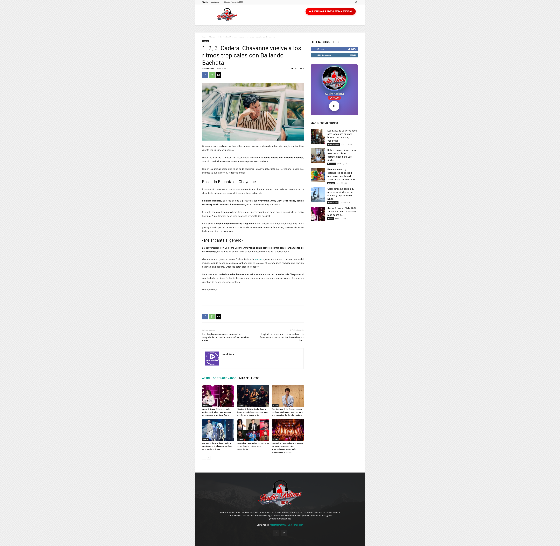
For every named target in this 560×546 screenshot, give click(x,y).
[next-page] (208, 458)
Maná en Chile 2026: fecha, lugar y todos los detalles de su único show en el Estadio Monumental (252, 412)
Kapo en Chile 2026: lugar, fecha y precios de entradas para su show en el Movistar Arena (217, 446)
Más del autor (249, 378)
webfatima (209, 68)
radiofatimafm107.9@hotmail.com (286, 524)
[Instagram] (356, 2)
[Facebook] (351, 2)
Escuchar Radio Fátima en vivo (332, 11)
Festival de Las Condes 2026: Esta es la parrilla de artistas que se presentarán (253, 446)
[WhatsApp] (212, 75)
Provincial (331, 164)
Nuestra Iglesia (333, 144)
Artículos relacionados (219, 378)
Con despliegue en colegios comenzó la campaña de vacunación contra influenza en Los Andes (225, 337)
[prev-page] (204, 458)
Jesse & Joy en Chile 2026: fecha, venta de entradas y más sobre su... (342, 211)
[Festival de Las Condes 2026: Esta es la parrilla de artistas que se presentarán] (253, 430)
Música (212, 37)
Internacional (333, 202)
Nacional (331, 183)
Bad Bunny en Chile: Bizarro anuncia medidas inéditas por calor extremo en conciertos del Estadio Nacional (287, 412)
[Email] (218, 75)
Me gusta (352, 49)
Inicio (204, 37)
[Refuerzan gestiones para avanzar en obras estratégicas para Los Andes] (318, 155)
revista (257, 259)
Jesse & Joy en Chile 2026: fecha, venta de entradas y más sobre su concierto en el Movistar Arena (216, 412)
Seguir (353, 55)
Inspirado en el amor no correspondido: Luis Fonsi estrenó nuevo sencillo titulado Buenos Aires (282, 337)
